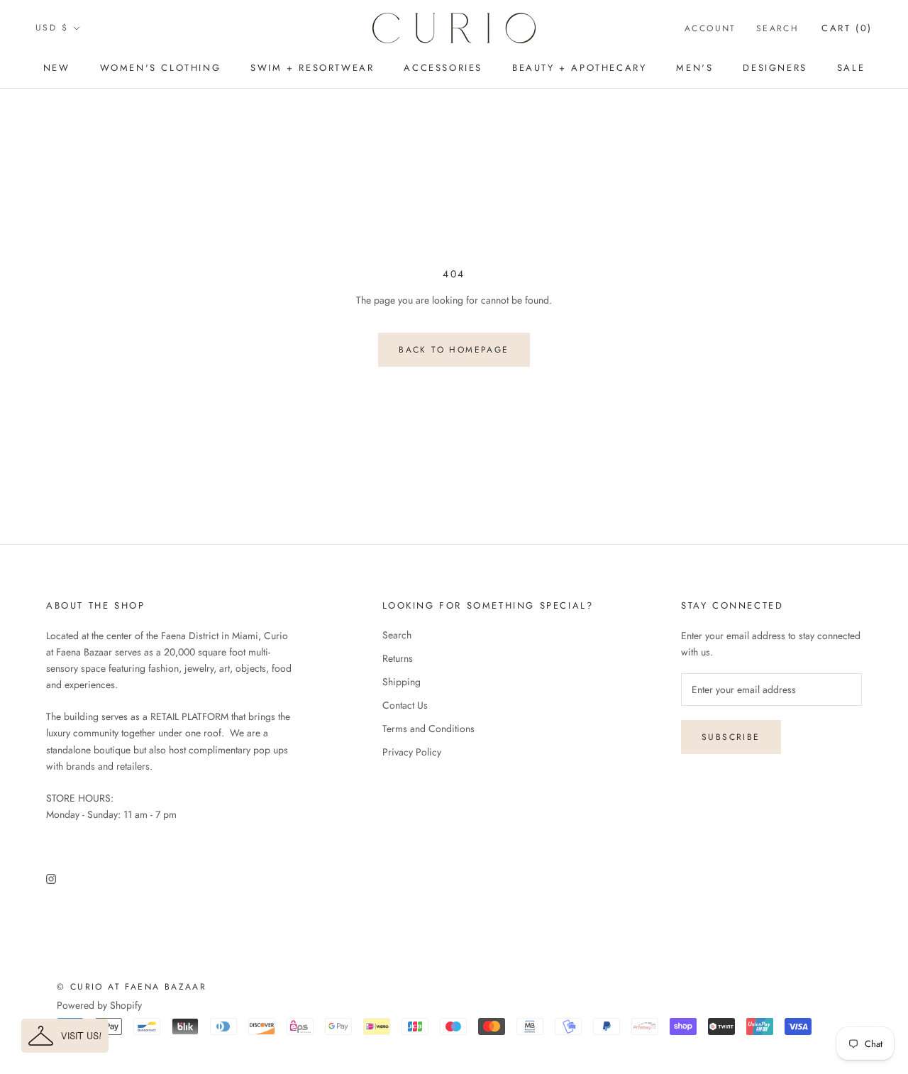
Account (710, 28)
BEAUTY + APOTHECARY (579, 67)
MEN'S (694, 67)
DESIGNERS (775, 67)
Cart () (847, 28)
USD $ (51, 27)
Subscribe (731, 737)
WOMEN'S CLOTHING (160, 67)
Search (777, 28)
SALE (851, 67)
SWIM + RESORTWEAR (312, 67)
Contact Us (405, 705)
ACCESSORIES (443, 67)
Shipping (401, 682)
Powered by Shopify (99, 1005)
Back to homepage (454, 349)
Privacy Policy (411, 752)
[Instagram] (51, 878)
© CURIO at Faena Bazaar (131, 986)
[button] (65, 1036)
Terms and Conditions (428, 728)
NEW (56, 67)
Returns (397, 658)
